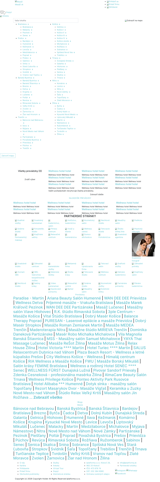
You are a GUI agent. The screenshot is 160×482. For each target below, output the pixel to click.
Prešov (27, 58)
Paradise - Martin (28, 298)
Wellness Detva (29, 302)
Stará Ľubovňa (30, 66)
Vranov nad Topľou (32, 75)
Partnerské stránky (128, 465)
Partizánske (29, 137)
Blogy (80, 402)
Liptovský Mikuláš (66, 117)
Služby (56, 463)
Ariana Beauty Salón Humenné (74, 298)
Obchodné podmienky (29, 474)
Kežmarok (28, 46)
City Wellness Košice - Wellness (74, 356)
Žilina (55, 103)
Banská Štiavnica (31, 83)
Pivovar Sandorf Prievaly (114, 370)
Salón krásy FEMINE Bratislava (40, 366)
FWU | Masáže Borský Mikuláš (112, 361)
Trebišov (62, 55)
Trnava (56, 58)
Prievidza (28, 142)
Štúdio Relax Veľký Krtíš (79, 393)
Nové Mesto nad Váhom (69, 431)
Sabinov (27, 61)
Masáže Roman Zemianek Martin (73, 325)
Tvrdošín (62, 131)
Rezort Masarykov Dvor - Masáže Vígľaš (70, 388)
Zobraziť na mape (134, 20)
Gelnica (61, 27)
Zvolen (27, 109)
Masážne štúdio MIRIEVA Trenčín (98, 329)
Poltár (26, 97)
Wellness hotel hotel (59, 171)
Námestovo (63, 123)
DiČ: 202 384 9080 (95, 471)
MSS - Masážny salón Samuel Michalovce (83, 338)
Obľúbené (113, 7)
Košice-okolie (64, 41)
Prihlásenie (24, 468)
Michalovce (63, 44)
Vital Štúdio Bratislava (62, 316)
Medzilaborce (30, 52)
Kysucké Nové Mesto (67, 114)
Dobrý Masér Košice (103, 316)
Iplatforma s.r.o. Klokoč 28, (98, 463)
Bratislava (28, 27)
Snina (26, 63)
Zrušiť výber (30, 179)
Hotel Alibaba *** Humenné (58, 384)
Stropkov (28, 69)
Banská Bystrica (26, 78)
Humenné (28, 44)
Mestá (80, 405)
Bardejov (28, 41)
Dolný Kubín (63, 111)
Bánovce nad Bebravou (33, 408)
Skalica (61, 75)
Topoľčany (62, 97)
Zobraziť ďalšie (96, 194)
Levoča (27, 49)
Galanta (61, 63)
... (45, 397)
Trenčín (27, 148)
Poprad (27, 55)
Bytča (60, 106)
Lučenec (27, 94)
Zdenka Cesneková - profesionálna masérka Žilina (57, 374)
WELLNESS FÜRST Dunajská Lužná (59, 370)
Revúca (27, 100)
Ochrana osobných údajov (98, 474)
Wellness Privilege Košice (50, 379)
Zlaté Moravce (64, 100)
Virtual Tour (58, 468)
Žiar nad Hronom (31, 114)
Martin (61, 120)
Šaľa (60, 94)
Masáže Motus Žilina (106, 343)
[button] (12, 349)
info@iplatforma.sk (128, 463)
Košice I (61, 30)
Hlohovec (62, 66)
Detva (26, 89)
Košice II (61, 32)
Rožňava (62, 46)
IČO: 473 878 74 (93, 468)
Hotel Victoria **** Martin (61, 347)
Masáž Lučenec (110, 307)
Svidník (27, 72)
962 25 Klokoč (93, 465)
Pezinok (27, 32)
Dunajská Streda (65, 61)
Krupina (27, 92)
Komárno (62, 83)
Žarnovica (28, 111)
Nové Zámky (63, 92)
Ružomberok (63, 125)
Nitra (55, 80)
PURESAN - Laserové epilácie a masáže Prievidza (88, 320)
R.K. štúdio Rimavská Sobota (79, 311)
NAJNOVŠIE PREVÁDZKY (80, 198)
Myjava (27, 128)
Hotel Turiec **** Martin (108, 347)
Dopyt (56, 471)
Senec (26, 35)
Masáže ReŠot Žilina (67, 343)
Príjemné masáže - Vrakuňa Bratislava (79, 302)
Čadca (61, 109)
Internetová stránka (61, 474)
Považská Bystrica (32, 140)
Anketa (56, 465)
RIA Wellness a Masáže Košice (55, 361)
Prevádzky (80, 294)
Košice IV (62, 38)
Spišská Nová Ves (66, 52)
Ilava (26, 125)
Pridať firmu (114, 4)
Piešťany (62, 69)
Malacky (27, 30)
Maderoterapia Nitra (47, 329)
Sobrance (62, 49)
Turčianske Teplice (66, 128)
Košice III (62, 35)
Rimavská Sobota (31, 103)
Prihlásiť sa (113, 1)
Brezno (27, 86)
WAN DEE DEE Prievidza (125, 298)
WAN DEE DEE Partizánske (69, 307)
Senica (61, 72)
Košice (56, 24)
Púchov (27, 145)
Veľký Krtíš (28, 106)
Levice (61, 86)
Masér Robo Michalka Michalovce (85, 334)
